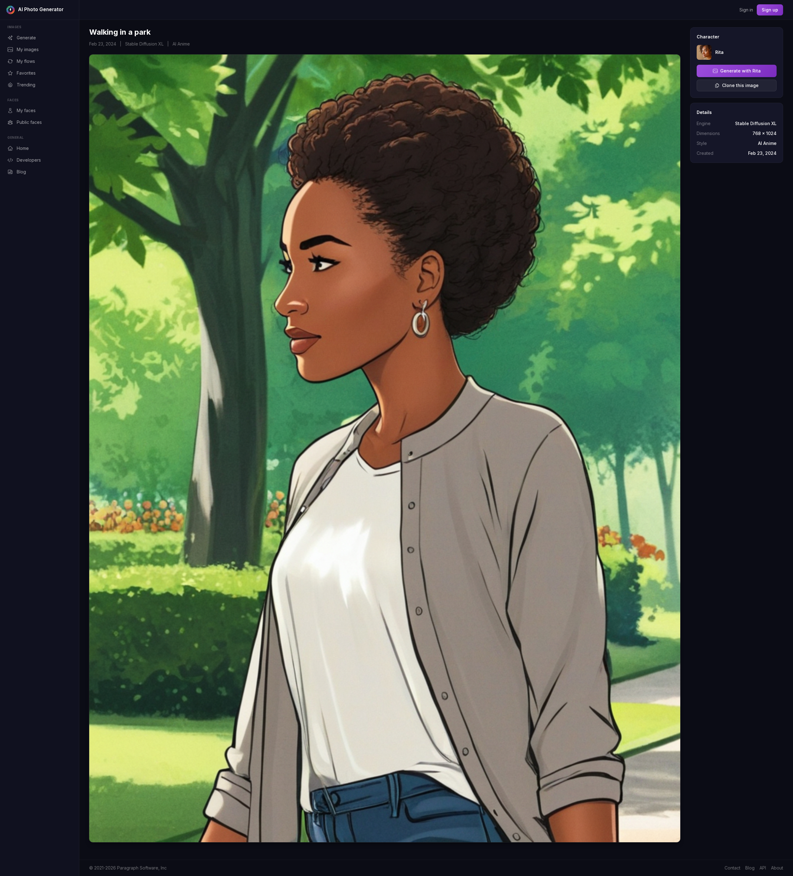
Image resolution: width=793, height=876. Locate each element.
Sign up (770, 9)
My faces (26, 110)
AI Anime (181, 43)
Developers (29, 160)
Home (23, 148)
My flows (26, 61)
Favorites (26, 73)
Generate (26, 37)
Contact (732, 867)
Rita (719, 52)
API (763, 867)
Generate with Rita (740, 70)
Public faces (29, 122)
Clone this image (740, 85)
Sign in (746, 9)
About (777, 867)
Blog (21, 171)
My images (28, 49)
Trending (26, 84)
